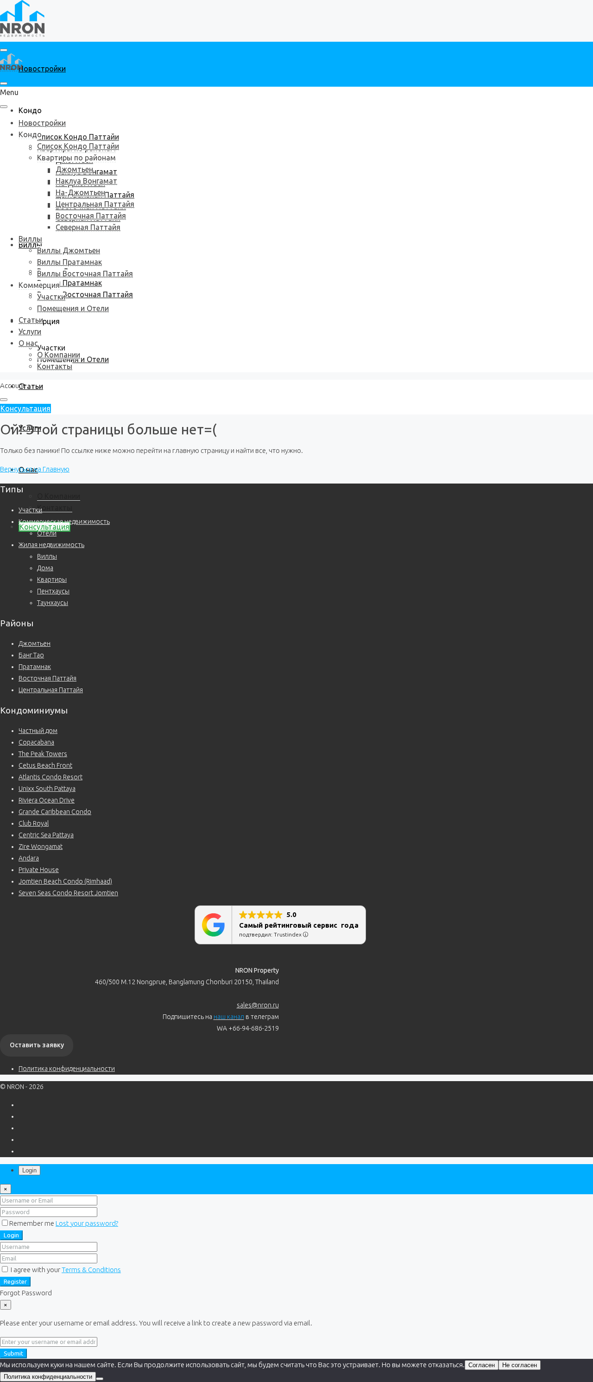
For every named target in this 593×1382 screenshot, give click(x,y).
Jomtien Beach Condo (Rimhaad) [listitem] (65, 881)
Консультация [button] (25, 408)
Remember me (32, 1223)
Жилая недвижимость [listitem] (51, 544)
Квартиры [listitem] (52, 579)
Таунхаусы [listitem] (52, 602)
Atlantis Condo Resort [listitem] (50, 777)
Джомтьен (74, 169)
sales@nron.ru (258, 1005)
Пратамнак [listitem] (35, 666)
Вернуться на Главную (34, 469)
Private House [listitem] (39, 869)
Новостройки (42, 68)
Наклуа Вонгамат (86, 181)
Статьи (31, 386)
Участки (51, 348)
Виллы (30, 239)
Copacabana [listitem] (36, 742)
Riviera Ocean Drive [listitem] (47, 800)
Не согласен (519, 1365)
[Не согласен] (99, 1378)
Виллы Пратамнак (69, 283)
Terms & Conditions (91, 1270)
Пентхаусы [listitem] (53, 591)
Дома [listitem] (45, 568)
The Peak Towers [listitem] (43, 754)
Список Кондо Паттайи (78, 137)
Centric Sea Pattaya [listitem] (46, 835)
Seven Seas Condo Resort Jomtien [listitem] (68, 893)
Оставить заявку (37, 1045)
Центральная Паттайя (95, 204)
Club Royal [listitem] (34, 823)
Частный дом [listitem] (38, 730)
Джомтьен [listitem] (34, 643)
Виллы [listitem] (47, 556)
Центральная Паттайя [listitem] (51, 690)
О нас (28, 343)
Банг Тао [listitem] (31, 655)
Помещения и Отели (73, 308)
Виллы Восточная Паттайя (85, 294)
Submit (13, 1353)
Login (11, 1235)
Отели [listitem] (47, 533)
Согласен (481, 1365)
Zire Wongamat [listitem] (41, 846)
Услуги (30, 331)
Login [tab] (29, 1170)
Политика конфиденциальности (67, 1068)
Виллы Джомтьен (68, 250)
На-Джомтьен (80, 192)
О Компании (58, 496)
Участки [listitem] (30, 510)
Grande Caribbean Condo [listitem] (55, 811)
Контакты (54, 507)
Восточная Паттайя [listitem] (47, 678)
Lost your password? (87, 1223)
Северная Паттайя (88, 227)
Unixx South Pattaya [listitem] (47, 788)
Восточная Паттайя (91, 215)
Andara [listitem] (29, 858)
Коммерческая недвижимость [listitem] (64, 521)
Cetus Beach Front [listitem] (45, 765)
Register (15, 1281)
